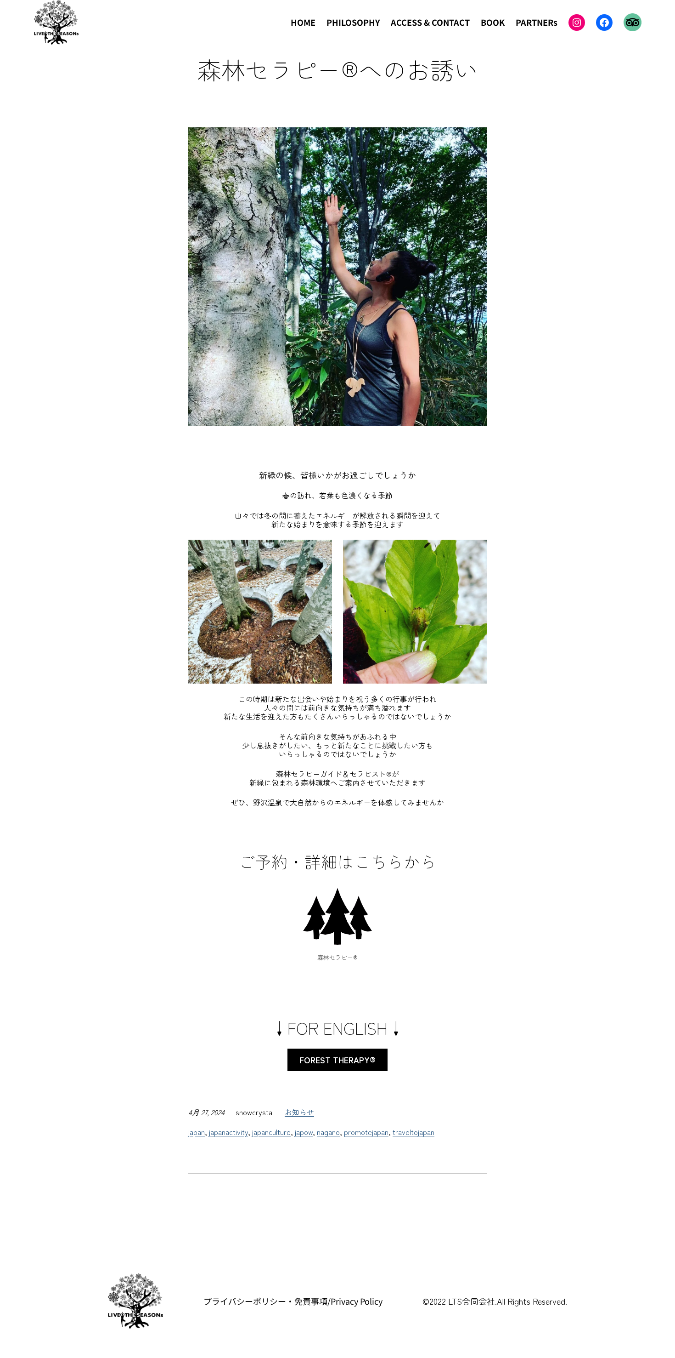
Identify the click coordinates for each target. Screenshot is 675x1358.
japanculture (271, 1131)
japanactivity (228, 1131)
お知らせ (299, 1112)
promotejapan (366, 1131)
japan (196, 1131)
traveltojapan (413, 1131)
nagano (328, 1131)
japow (304, 1131)
